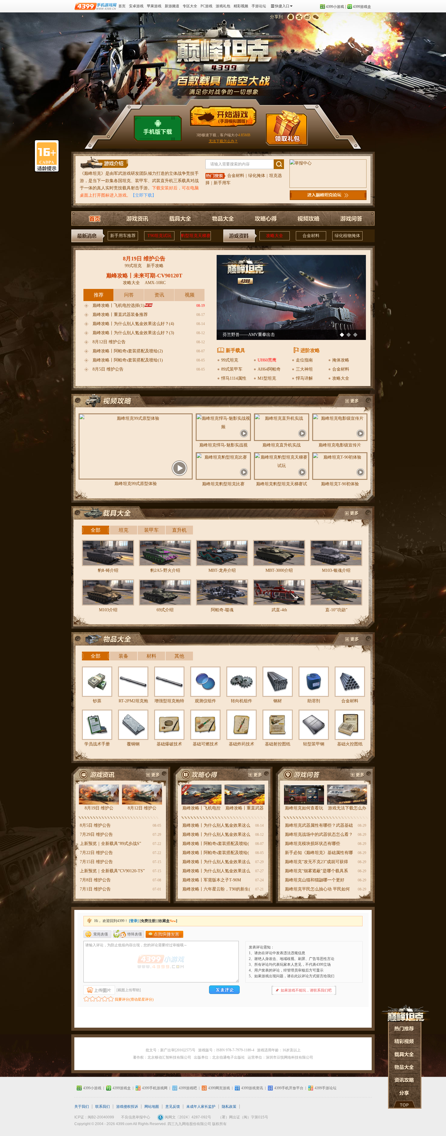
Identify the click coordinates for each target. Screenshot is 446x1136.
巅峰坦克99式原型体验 (135, 483)
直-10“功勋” (336, 610)
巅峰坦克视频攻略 (308, 218)
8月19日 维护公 (99, 808)
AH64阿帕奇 (269, 369)
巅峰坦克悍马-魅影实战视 (223, 445)
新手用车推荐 (123, 235)
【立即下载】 (143, 195)
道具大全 (404, 1054)
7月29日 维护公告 (96, 834)
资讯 (159, 294)
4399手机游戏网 (154, 1088)
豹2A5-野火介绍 (165, 570)
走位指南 (304, 360)
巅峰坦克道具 (351, 639)
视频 (189, 294)
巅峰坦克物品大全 (222, 218)
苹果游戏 (154, 6)
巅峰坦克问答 (351, 218)
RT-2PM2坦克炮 (133, 701)
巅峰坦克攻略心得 (265, 218)
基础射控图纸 (277, 744)
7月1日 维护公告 (95, 889)
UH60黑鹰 (267, 360)
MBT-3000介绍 (279, 570)
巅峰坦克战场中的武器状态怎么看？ (319, 834)
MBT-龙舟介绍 (222, 570)
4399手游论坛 (325, 1088)
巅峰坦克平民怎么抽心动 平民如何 (317, 889)
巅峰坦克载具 (111, 513)
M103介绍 (108, 610)
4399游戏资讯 (252, 1088)
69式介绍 (165, 610)
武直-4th (279, 610)
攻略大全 (274, 235)
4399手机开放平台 (288, 1088)
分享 (404, 1093)
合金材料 (235, 175)
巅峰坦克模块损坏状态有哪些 (312, 843)
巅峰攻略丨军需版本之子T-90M (211, 880)
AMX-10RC (155, 282)
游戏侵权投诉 (127, 1106)
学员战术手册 (97, 744)
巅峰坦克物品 (111, 639)
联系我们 (102, 1106)
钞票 (97, 701)
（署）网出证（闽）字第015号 (243, 1117)
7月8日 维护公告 (95, 880)
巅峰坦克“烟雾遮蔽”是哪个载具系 (316, 871)
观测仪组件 (205, 701)
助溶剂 (313, 701)
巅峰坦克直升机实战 (281, 445)
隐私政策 (229, 1106)
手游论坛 (259, 6)
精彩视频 (241, 6)
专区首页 (92, 218)
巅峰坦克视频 (351, 401)
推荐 (98, 294)
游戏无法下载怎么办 (347, 808)
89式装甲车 (231, 369)
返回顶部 (404, 1104)
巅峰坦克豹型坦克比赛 (223, 484)
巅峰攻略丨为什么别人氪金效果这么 (216, 825)
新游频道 (172, 6)
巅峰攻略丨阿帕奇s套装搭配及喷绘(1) (128, 360)
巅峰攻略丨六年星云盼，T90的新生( (216, 889)
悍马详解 (304, 378)
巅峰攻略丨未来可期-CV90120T (144, 276)
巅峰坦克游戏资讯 (135, 218)
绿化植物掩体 (347, 235)
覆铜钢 (133, 744)
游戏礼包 (223, 6)
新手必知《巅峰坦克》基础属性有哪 (319, 852)
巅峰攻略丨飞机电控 (201, 808)
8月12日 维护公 (142, 808)
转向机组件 (241, 701)
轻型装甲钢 (313, 744)
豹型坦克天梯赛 (196, 235)
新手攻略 (155, 265)
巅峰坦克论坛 (328, 195)
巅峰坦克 (92, 173)
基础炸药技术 (241, 744)
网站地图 (151, 1106)
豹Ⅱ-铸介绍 (108, 570)
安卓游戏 (136, 6)
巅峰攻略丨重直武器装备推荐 (120, 314)
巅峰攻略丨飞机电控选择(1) (118, 305)
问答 (129, 294)
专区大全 (190, 6)
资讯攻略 (404, 1080)
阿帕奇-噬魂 (222, 610)
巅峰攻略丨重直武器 (244, 808)
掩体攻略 (340, 360)
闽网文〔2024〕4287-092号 (188, 1117)
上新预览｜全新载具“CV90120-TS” (112, 871)
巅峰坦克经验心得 (256, 774)
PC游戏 (206, 6)
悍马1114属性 (233, 378)
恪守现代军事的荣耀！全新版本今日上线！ (263, 334)
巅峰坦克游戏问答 (303, 774)
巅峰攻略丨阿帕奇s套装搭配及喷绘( (215, 843)
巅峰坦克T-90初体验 (340, 484)
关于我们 (81, 1106)
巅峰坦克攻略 (200, 774)
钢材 (277, 701)
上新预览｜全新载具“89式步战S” (110, 843)
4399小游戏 (335, 7)
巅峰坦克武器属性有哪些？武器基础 (319, 825)
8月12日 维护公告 (109, 342)
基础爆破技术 (169, 744)
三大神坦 (304, 369)
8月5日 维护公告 (108, 369)
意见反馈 (172, 1106)
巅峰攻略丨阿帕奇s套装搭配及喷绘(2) (128, 351)
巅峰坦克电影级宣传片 (340, 445)
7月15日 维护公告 (96, 862)
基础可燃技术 (205, 744)
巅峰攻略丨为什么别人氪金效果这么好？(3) (133, 333)
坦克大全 (404, 1067)
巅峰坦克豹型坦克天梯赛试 (281, 484)
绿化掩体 (256, 175)
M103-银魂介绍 (336, 570)
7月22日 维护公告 (96, 852)
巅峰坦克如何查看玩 (304, 808)
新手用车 (222, 183)
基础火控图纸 (350, 744)
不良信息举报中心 (135, 1117)
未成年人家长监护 (200, 1106)
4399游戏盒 (362, 7)
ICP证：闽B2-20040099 (94, 1117)
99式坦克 (133, 265)
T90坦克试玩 (159, 235)
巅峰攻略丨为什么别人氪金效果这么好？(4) (133, 323)
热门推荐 (404, 1028)
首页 (122, 6)
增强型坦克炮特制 (169, 702)
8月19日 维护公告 (144, 259)
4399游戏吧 (188, 1088)
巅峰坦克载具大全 (179, 218)
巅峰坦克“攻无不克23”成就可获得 (316, 862)
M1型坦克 (267, 378)
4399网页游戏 (219, 1088)
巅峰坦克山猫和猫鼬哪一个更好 (314, 880)
